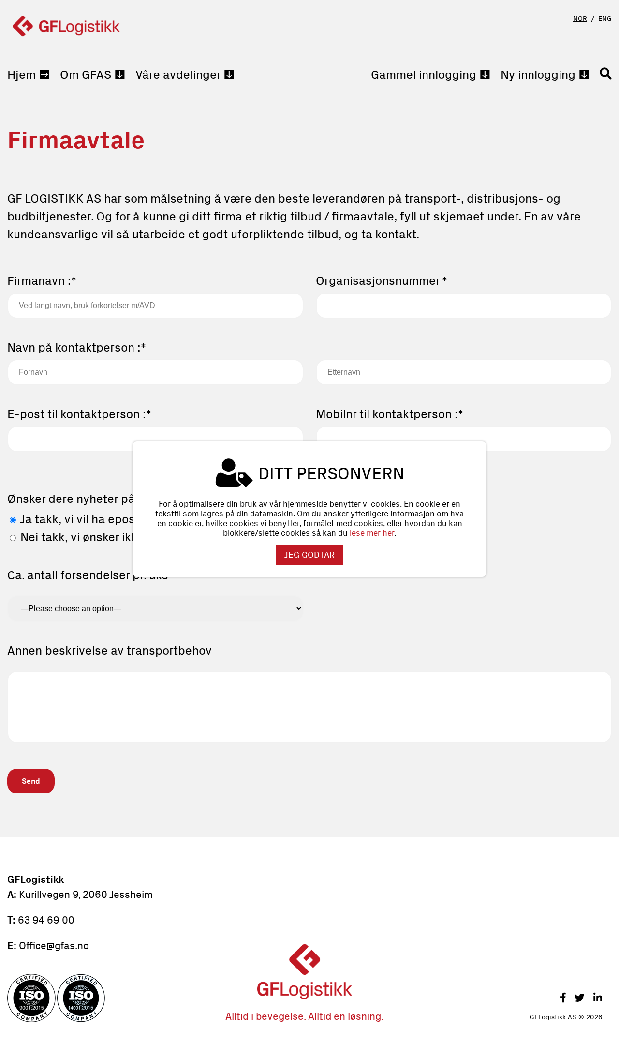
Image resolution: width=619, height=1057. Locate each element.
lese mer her (372, 533)
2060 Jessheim (116, 894)
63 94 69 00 (46, 920)
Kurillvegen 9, (49, 894)
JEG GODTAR (309, 554)
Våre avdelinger (178, 75)
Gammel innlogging (423, 75)
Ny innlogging (538, 75)
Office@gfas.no (54, 946)
